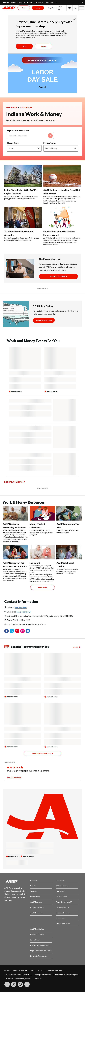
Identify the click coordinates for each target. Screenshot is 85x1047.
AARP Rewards (36, 902)
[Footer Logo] (15, 881)
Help (69, 8)
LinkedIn (28, 631)
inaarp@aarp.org (23, 612)
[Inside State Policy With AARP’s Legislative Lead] (23, 176)
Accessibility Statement (53, 971)
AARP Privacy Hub (20, 971)
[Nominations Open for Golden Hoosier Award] (62, 217)
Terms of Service (36, 971)
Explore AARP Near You (18, 130)
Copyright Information (42, 975)
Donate (33, 886)
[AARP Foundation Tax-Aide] (69, 513)
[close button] (74, 18)
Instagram (22, 631)
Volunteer (34, 891)
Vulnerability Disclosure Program (65, 975)
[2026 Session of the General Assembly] (23, 217)
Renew (43, 46)
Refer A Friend (61, 896)
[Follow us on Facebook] (7, 984)
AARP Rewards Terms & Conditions (17, 975)
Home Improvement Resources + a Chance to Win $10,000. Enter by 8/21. (29, 2)
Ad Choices (8, 979)
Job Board (35, 563)
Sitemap (7, 971)
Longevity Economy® (38, 956)
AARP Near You (36, 913)
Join (24, 46)
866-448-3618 (21, 607)
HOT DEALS (13, 767)
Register (51, 8)
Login (60, 6)
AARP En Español (62, 886)
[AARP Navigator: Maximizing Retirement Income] (15, 513)
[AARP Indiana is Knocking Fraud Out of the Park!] (62, 176)
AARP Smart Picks (37, 907)
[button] (75, 8)
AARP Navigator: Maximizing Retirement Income (15, 527)
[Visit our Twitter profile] (13, 984)
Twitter (12, 631)
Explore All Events (13, 481)
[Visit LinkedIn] (27, 984)
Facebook (6, 631)
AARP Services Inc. (63, 923)
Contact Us (60, 880)
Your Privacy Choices (23, 979)
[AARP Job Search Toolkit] (69, 552)
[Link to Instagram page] (20, 984)
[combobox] (30, 136)
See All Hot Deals (14, 777)
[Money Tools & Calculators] (42, 513)
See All (75, 647)
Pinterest (17, 631)
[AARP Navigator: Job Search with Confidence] (15, 552)
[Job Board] (42, 552)
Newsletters (60, 891)
